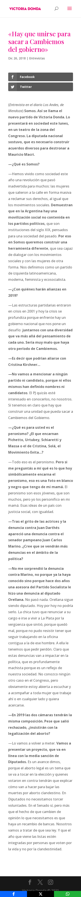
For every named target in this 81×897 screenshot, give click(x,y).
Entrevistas (37, 58)
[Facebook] (13, 894)
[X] (40, 894)
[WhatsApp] (67, 894)
